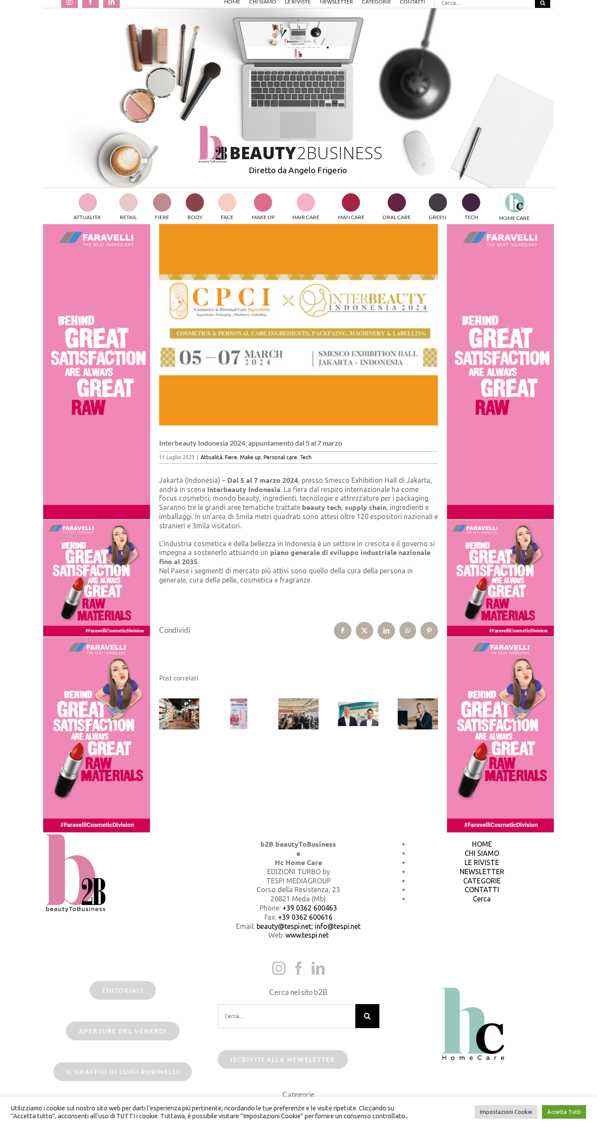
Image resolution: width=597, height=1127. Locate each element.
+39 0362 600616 (305, 917)
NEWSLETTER (482, 872)
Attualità (211, 457)
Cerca (482, 899)
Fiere (231, 457)
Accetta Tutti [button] (564, 1112)
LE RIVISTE (482, 862)
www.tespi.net (307, 935)
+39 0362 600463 (309, 908)
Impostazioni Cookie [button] (506, 1112)
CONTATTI (482, 889)
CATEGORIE (482, 881)
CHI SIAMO (482, 853)
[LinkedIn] (318, 968)
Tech (306, 457)
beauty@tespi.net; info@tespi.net (309, 926)
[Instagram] (278, 968)
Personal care (280, 457)
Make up (250, 457)
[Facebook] (298, 968)
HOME (482, 844)
